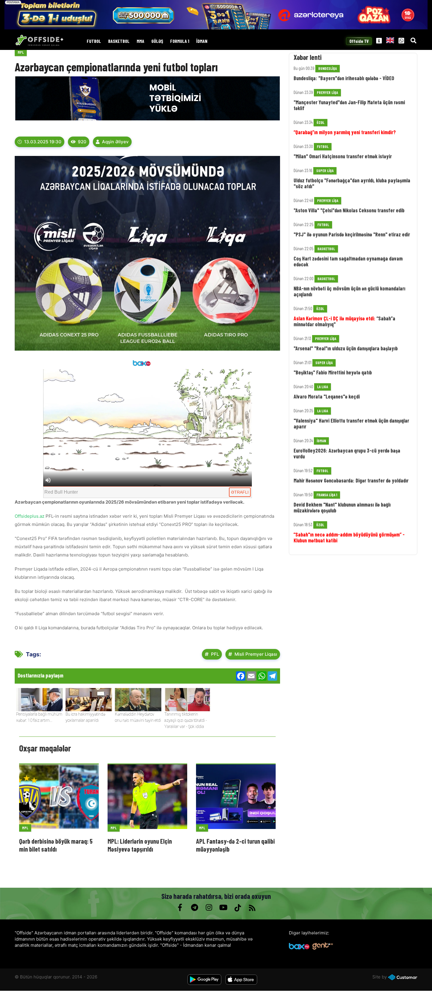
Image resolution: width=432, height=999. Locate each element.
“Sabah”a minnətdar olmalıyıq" (344, 321)
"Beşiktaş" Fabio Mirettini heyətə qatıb (333, 372)
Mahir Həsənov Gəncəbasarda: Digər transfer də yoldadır (351, 480)
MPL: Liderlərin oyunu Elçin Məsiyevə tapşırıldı (140, 844)
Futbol (94, 41)
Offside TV (359, 41)
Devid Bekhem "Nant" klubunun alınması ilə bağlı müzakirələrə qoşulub (342, 507)
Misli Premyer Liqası (256, 654)
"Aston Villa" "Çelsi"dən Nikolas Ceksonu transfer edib (349, 210)
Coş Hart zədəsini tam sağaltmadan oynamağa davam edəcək (348, 261)
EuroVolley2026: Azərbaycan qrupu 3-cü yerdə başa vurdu (347, 453)
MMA (140, 41)
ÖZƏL (320, 122)
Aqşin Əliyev (115, 141)
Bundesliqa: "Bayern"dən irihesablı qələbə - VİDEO (344, 78)
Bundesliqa (327, 68)
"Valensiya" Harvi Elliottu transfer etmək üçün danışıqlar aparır (351, 423)
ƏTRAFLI (240, 492)
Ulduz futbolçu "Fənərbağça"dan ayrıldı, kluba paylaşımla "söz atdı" (352, 183)
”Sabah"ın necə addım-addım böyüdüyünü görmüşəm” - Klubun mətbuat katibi (349, 537)
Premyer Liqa (327, 92)
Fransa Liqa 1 (327, 494)
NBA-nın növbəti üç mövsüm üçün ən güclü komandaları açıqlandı (349, 291)
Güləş (157, 41)
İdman (201, 41)
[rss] (252, 907)
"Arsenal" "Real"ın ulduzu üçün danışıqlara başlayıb (346, 348)
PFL (215, 654)
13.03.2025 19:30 (42, 141)
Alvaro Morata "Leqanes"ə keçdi (327, 396)
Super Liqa (325, 170)
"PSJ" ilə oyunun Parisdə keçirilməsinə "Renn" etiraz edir (352, 234)
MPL (21, 52)
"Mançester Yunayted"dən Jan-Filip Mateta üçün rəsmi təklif (349, 105)
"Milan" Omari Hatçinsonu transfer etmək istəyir (343, 156)
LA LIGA (322, 386)
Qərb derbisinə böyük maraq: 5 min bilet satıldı (56, 844)
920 (82, 141)
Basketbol (119, 41)
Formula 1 (179, 41)
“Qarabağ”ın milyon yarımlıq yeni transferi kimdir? (345, 132)
